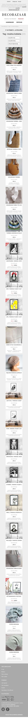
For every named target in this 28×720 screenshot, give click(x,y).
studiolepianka (14, 347)
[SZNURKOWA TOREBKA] (14, 167)
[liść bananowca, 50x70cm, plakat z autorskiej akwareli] (14, 586)
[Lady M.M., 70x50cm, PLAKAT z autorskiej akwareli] (14, 390)
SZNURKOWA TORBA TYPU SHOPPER (15, 205)
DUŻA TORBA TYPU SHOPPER (14, 65)
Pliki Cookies (4, 676)
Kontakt (3, 687)
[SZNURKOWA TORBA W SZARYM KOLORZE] (14, 558)
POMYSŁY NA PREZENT (10, 18)
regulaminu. (12, 704)
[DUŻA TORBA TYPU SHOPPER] (14, 55)
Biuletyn (3, 671)
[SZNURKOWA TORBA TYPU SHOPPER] (14, 195)
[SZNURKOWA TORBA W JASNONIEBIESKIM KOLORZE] (14, 83)
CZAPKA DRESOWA (14, 624)
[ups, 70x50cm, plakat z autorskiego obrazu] (14, 307)
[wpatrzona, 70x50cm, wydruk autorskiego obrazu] (14, 446)
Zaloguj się (15, 1)
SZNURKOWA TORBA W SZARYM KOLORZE (17, 568)
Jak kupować (4, 683)
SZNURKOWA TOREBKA (14, 177)
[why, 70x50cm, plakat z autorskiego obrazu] (14, 279)
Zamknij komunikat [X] (14, 9)
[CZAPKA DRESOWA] (14, 614)
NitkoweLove (14, 375)
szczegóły (24, 6)
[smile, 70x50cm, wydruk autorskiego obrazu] (14, 502)
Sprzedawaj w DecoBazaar (7, 690)
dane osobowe (10, 705)
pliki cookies (16, 705)
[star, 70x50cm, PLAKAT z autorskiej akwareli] (14, 418)
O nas (2, 669)
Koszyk (19, 1)
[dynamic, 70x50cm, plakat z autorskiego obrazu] (14, 474)
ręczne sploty (14, 67)
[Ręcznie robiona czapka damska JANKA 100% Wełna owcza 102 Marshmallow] (14, 363)
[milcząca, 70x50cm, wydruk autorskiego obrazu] (14, 530)
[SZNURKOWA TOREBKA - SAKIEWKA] (14, 111)
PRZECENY (21, 18)
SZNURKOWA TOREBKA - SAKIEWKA (15, 121)
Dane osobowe (4, 674)
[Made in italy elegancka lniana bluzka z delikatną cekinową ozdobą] (14, 335)
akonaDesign (14, 263)
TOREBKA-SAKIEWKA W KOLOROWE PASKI (17, 233)
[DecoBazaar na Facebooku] (7, 709)
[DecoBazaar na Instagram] (3, 709)
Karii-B (14, 626)
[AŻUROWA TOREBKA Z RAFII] (14, 139)
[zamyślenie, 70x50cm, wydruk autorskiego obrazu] (14, 251)
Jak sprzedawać (5, 685)
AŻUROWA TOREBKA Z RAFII (14, 149)
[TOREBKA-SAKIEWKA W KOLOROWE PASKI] (14, 223)
